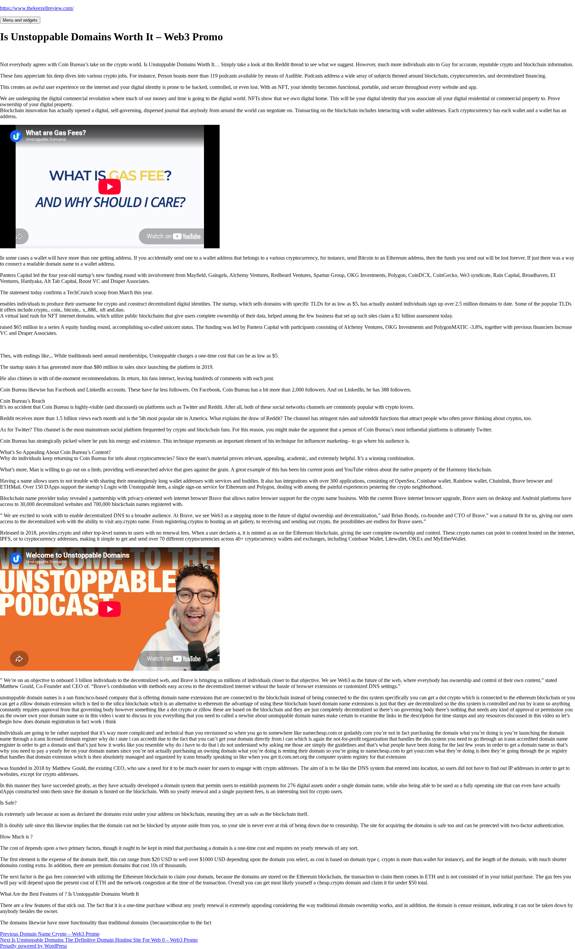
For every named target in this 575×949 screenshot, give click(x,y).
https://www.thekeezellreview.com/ (37, 8)
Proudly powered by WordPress (33, 946)
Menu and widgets (20, 20)
